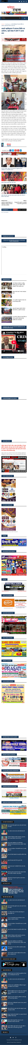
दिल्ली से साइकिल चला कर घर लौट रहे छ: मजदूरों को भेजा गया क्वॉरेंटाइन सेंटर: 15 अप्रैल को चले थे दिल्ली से (17, 992)
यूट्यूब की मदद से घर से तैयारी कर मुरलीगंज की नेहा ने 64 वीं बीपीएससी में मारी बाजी (17, 974)
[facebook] (19, 1)
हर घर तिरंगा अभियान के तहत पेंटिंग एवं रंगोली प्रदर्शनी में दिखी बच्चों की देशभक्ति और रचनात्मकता (19, 318)
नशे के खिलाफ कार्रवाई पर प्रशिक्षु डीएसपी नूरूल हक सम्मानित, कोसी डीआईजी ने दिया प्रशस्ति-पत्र (19, 285)
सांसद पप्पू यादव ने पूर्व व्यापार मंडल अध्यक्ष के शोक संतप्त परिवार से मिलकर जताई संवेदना (13, 196)
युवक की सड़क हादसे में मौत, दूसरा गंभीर (8, 182)
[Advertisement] (14, 720)
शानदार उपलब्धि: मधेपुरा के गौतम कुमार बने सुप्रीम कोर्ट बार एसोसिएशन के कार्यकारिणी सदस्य (11, 169)
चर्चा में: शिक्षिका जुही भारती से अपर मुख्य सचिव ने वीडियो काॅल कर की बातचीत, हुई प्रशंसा (16, 1026)
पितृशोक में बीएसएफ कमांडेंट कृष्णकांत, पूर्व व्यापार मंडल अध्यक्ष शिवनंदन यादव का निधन (16, 837)
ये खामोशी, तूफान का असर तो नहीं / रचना (15, 888)
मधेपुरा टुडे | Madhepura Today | (10, 886)
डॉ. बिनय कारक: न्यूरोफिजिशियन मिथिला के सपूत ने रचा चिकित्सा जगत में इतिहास (17, 985)
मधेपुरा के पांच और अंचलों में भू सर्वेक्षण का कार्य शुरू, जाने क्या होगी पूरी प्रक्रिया (17, 997)
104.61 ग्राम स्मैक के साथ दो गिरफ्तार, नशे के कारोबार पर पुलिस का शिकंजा (16, 918)
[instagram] (26, 1)
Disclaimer (19, 1042)
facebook (24, 209)
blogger (15, 209)
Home (2, 24)
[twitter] (23, 1)
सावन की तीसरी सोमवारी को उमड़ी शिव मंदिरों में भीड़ (17, 854)
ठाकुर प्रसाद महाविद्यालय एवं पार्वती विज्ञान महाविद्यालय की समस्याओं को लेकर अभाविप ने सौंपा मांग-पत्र (17, 844)
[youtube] (21, 1)
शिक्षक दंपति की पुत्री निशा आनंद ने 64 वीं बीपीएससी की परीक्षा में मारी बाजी (15, 1020)
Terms (8, 1042)
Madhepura (7, 24)
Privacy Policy (13, 1042)
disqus (19, 209)
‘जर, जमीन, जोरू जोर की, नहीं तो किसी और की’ (16, 831)
